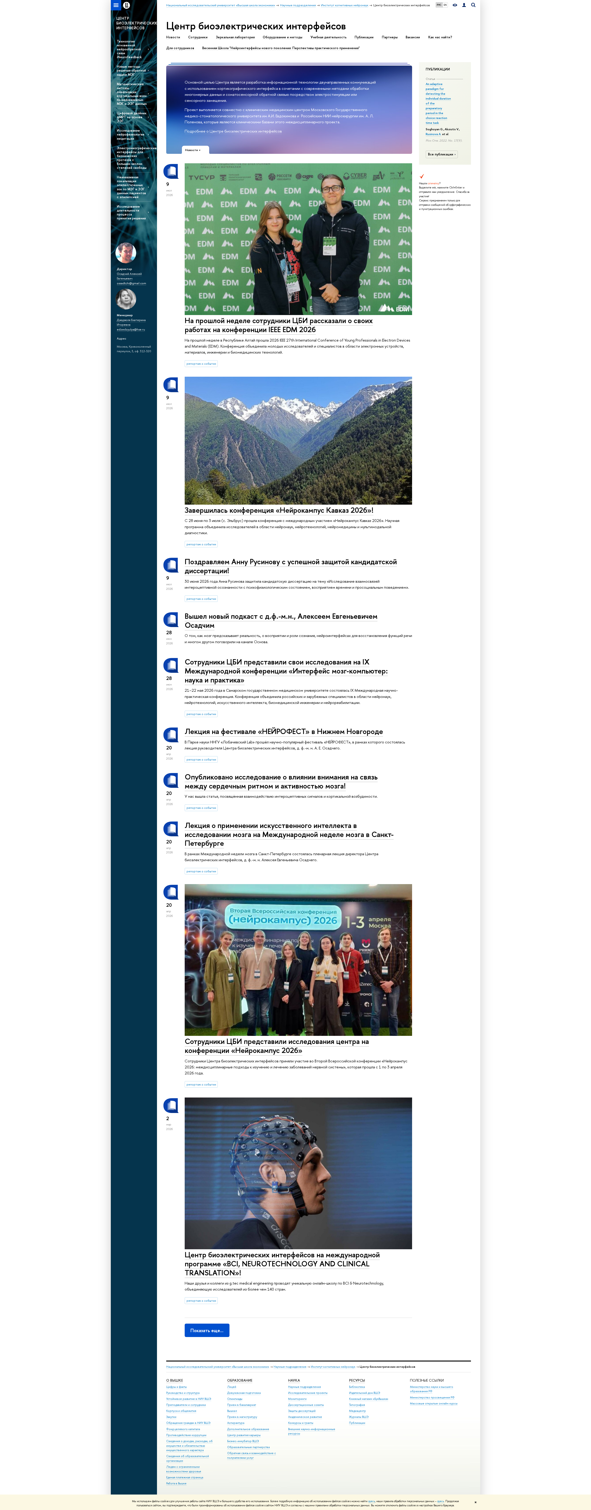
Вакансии (413, 37)
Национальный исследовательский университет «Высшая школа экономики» (217, 1367)
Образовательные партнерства (248, 1447)
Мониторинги (297, 1399)
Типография (357, 1405)
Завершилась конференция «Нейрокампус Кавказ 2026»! (279, 510)
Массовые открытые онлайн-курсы (434, 1403)
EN (445, 4)
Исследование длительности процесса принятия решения (131, 212)
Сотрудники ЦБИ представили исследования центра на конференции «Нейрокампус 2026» (277, 1045)
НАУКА (294, 1380)
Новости (173, 37)
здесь (371, 1501)
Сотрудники (198, 37)
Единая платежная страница (184, 1477)
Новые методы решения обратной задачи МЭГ (131, 70)
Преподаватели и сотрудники (186, 1405)
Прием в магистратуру (242, 1417)
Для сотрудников (180, 48)
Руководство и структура (182, 1393)
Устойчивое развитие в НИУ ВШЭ (188, 1399)
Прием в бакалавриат (241, 1405)
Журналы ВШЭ (359, 1417)
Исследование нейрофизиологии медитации (130, 134)
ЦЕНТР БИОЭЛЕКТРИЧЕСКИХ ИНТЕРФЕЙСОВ (136, 23)
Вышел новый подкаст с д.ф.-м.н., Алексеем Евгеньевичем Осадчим (281, 620)
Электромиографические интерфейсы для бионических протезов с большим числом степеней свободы (134, 158)
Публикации (364, 37)
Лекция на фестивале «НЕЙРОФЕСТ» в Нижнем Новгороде (284, 731)
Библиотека (357, 1387)
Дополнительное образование (248, 1429)
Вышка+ (232, 1411)
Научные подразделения (290, 1367)
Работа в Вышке (176, 1483)
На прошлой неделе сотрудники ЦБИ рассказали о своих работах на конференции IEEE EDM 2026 (279, 324)
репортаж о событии (201, 363)
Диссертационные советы (306, 1405)
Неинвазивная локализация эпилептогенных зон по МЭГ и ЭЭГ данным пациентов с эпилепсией (131, 187)
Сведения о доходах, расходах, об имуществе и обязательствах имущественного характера (189, 1445)
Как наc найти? (440, 37)
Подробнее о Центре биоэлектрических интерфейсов (233, 131)
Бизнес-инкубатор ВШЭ (243, 1441)
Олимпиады (234, 1399)
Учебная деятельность (329, 37)
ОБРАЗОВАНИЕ (239, 1380)
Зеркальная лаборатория (235, 37)
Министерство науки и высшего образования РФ (431, 1389)
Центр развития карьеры (244, 1435)
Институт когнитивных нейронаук (333, 1367)
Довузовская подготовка (244, 1393)
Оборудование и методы (282, 37)
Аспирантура (235, 1423)
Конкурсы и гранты (300, 1423)
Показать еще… (206, 1330)
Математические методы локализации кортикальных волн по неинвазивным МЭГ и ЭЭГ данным (132, 94)
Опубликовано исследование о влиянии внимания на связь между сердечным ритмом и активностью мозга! (281, 781)
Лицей (231, 1387)
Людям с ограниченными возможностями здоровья (183, 1469)
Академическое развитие (305, 1417)
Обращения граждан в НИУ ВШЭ (188, 1423)
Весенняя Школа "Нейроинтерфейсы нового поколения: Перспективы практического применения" (281, 48)
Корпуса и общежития (181, 1411)
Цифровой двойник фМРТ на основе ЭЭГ (132, 117)
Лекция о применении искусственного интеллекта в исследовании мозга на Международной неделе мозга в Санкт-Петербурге (289, 834)
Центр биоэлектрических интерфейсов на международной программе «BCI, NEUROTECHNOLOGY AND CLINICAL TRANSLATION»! (282, 1263)
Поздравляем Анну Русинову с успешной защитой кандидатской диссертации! (291, 566)
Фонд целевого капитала (183, 1429)
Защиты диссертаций (302, 1411)
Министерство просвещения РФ (432, 1397)
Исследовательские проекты (308, 1393)
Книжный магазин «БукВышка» (368, 1399)
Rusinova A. (433, 134)
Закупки (171, 1417)
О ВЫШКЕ (174, 1380)
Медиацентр (357, 1411)
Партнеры (390, 37)
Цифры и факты (176, 1387)
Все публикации (440, 154)
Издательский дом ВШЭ (364, 1393)
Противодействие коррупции (186, 1435)
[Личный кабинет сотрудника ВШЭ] (464, 5)
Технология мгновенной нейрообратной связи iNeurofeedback (129, 49)
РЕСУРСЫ (357, 1380)
